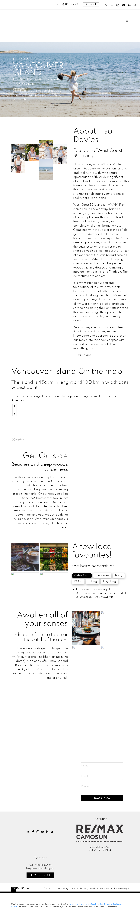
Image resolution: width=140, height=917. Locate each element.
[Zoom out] (15, 410)
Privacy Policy (87, 889)
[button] (106, 5)
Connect (91, 4)
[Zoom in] (15, 406)
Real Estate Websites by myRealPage (112, 889)
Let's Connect (40, 875)
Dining (119, 575)
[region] (70, 422)
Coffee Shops (82, 575)
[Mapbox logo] (18, 439)
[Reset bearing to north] (15, 414)
